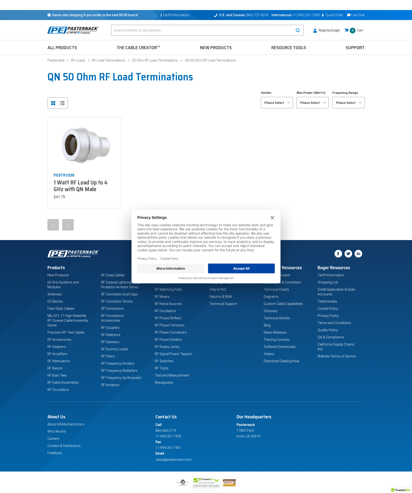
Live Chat (358, 15)
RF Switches (164, 361)
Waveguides (164, 382)
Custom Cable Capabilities (283, 304)
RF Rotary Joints (167, 347)
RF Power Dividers (168, 339)
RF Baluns (55, 368)
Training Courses (276, 339)
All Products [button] (62, 47)
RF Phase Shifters (168, 318)
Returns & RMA (221, 297)
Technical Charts (276, 289)
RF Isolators (110, 385)
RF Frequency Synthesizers (121, 378)
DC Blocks (55, 301)
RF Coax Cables (113, 275)
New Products (216, 47)
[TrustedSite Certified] (206, 482)
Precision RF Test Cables (66, 332)
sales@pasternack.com (173, 460)
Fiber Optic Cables (60, 308)
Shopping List (328, 282)
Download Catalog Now (281, 361)
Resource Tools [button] (288, 47)
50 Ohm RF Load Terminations (155, 60)
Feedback (54, 453)
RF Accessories (59, 339)
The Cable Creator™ (138, 47)
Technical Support (223, 304)
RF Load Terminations (108, 60)
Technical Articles (277, 318)
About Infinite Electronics (65, 424)
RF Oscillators (165, 311)
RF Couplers (110, 328)
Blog (267, 325)
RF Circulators (58, 390)
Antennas (54, 294)
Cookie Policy (328, 308)
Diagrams (271, 297)
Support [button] (355, 47)
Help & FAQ (218, 289)
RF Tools (161, 368)
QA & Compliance (331, 337)
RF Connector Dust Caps (119, 294)
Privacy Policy (328, 316)
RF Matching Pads (168, 289)
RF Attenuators (58, 361)
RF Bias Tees (57, 375)
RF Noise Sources (168, 304)
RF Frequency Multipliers (119, 370)
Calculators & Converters (282, 282)
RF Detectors (110, 335)
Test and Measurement (172, 375)
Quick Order (334, 15)
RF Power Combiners (171, 332)
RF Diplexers (110, 342)
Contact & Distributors (64, 446)
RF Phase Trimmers (170, 325)
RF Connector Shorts (117, 301)
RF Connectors (112, 308)
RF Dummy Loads (114, 349)
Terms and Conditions (334, 323)
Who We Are (56, 431)
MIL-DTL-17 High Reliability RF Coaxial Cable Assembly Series (67, 320)
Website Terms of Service (337, 356)
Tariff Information (331, 275)
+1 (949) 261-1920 (306, 15)
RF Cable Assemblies (63, 382)
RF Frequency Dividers (117, 363)
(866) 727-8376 (256, 15)
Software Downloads (280, 347)
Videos (269, 354)
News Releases (275, 332)
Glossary (271, 311)
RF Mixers (162, 297)
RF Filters (108, 356)
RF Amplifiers (57, 354)
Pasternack (56, 60)
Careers (53, 439)
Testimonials (327, 301)
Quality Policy (328, 330)
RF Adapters (56, 347)
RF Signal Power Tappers (173, 354)
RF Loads (78, 60)
